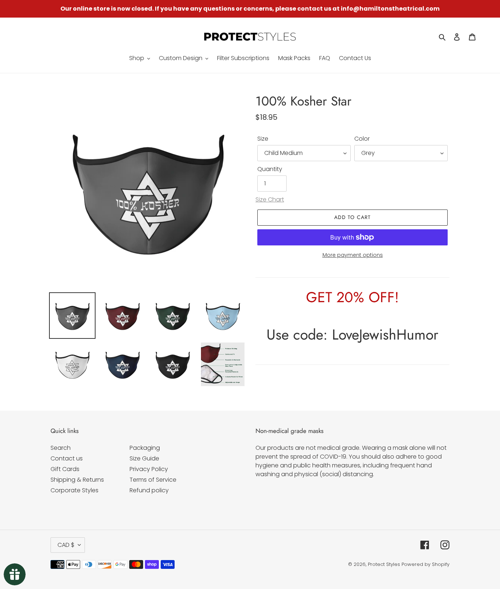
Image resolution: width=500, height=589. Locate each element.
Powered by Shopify (425, 564)
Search (61, 448)
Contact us (67, 458)
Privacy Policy (149, 469)
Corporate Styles (74, 490)
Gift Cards (65, 469)
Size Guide (144, 458)
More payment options (352, 255)
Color (362, 138)
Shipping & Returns (77, 479)
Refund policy (149, 490)
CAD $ (65, 545)
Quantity (269, 169)
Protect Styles (384, 564)
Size (262, 138)
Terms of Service (153, 479)
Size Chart (269, 199)
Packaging (145, 448)
